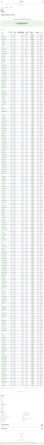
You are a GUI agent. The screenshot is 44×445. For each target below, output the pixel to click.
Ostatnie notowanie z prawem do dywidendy (20, 32)
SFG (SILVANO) (3, 140)
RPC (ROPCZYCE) (4, 130)
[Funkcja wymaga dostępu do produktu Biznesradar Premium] (38, 34)
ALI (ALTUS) (3, 99)
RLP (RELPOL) (3, 212)
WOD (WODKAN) (3, 299)
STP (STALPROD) (3, 75)
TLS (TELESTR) (3, 101)
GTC (2, 241)
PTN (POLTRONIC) (4, 344)
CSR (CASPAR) (3, 166)
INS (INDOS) (3, 335)
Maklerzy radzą (3, 420)
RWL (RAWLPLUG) (4, 222)
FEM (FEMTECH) (3, 287)
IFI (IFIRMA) (3, 354)
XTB (2, 231)
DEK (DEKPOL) (3, 186)
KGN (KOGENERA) (4, 53)
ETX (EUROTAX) (3, 169)
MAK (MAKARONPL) (4, 253)
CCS (2, 332)
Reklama (22, 436)
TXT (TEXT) (3, 104)
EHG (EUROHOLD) (4, 378)
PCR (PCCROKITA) (4, 51)
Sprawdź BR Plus (25, 391)
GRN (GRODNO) (3, 320)
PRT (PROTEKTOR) (4, 263)
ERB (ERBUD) (3, 118)
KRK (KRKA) (3, 41)
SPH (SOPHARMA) (4, 270)
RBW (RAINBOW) (3, 128)
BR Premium (20, 23)
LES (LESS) (3, 284)
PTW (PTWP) (3, 214)
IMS (2, 318)
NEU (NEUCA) (3, 56)
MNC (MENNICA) (3, 164)
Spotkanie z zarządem (3, 419)
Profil (2, 32)
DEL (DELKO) (3, 219)
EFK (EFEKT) (3, 135)
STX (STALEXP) (3, 294)
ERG (2, 113)
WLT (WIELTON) (3, 255)
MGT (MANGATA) (3, 65)
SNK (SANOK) (3, 70)
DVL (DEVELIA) (3, 342)
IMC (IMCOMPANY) (4, 272)
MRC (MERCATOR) (4, 315)
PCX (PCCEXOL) (3, 313)
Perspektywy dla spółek (4, 415)
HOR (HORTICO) (3, 337)
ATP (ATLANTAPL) (4, 224)
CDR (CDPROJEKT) (4, 121)
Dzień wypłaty (26, 32)
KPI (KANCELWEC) (4, 364)
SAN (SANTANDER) (4, 246)
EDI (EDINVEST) (3, 366)
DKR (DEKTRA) (3, 123)
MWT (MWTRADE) (4, 154)
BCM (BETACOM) (3, 359)
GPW (2, 89)
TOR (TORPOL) (3, 205)
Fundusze (2, 399)
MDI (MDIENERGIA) (4, 330)
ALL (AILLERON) (3, 282)
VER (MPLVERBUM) (4, 361)
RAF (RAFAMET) (3, 306)
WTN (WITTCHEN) (4, 142)
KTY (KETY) (3, 36)
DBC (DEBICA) (3, 85)
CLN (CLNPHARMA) (4, 296)
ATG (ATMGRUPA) (4, 267)
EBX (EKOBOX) (3, 376)
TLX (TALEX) (3, 181)
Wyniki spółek (2, 414)
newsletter (23, 420)
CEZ (2, 63)
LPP (1, 34)
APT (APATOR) (3, 152)
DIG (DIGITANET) (3, 258)
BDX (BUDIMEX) (3, 39)
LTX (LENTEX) (3, 190)
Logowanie (2, 408)
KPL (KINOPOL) (3, 176)
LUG (2, 311)
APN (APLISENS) (3, 234)
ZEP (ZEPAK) (3, 109)
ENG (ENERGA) (3, 291)
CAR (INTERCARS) (4, 157)
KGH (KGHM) (3, 193)
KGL (2, 289)
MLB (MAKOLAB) (3, 347)
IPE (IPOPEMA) (3, 368)
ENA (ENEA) (3, 248)
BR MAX (24, 23)
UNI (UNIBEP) (3, 275)
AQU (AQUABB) (3, 137)
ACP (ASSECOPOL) (4, 73)
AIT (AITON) (3, 327)
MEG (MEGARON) (4, 162)
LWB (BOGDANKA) (4, 125)
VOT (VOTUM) (3, 226)
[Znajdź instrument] (42, 1)
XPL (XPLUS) (3, 385)
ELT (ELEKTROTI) (3, 217)
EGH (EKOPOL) (3, 373)
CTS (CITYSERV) (3, 82)
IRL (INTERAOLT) (3, 87)
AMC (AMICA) (3, 58)
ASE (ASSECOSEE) (4, 200)
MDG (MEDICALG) (4, 94)
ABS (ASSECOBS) (4, 111)
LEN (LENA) (3, 236)
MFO (2, 174)
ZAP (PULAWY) (3, 44)
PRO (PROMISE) (3, 202)
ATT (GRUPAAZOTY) (4, 147)
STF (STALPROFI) (4, 325)
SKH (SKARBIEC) (3, 80)
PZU (2, 106)
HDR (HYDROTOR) (4, 92)
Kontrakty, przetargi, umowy (25, 414)
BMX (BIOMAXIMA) (4, 356)
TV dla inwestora (24, 419)
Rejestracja (2, 409)
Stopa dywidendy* (37, 32)
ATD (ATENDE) (3, 279)
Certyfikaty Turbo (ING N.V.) (25, 415)
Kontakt (22, 437)
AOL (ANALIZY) (3, 133)
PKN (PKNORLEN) (4, 77)
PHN (2, 243)
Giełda (1, 398)
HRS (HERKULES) (4, 301)
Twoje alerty (2, 405)
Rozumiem (41, 443)
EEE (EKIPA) (3, 380)
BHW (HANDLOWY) (4, 68)
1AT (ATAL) (2, 97)
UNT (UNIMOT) (3, 116)
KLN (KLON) (3, 383)
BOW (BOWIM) (3, 323)
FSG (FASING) (3, 145)
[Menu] (1, 1)
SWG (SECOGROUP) (4, 188)
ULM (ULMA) (3, 61)
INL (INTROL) (3, 210)
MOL (2, 46)
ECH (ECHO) (3, 198)
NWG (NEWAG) (3, 159)
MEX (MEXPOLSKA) (4, 229)
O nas (22, 432)
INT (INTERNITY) (3, 339)
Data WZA (15, 32)
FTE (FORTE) (3, 277)
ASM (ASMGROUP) (4, 349)
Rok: (1, 29)
